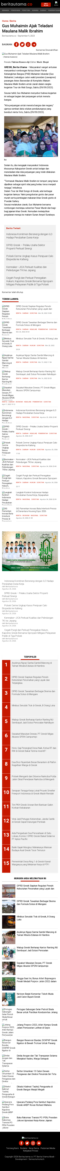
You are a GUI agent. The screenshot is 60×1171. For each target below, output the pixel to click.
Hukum (32, 345)
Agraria (35, 10)
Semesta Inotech (36, 1159)
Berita (18, 313)
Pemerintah (43, 329)
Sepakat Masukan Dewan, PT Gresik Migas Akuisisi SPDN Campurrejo (36, 389)
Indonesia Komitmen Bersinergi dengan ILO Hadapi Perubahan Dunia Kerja (29, 236)
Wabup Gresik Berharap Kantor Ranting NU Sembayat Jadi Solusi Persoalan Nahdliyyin (36, 373)
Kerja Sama (34, 1148)
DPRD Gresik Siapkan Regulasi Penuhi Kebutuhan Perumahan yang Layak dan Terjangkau (34, 309)
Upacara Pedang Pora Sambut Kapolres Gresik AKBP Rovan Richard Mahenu (36, 1103)
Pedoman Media (48, 1148)
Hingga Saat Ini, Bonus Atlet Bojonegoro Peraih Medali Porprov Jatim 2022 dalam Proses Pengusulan (37, 981)
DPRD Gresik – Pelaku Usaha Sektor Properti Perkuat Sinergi (25, 247)
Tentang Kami (12, 1148)
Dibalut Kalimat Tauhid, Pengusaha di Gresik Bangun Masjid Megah (35, 1088)
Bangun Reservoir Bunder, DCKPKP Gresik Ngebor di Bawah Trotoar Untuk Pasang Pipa (37, 1043)
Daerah (43, 10)
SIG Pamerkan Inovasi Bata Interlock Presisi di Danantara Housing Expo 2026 (36, 510)
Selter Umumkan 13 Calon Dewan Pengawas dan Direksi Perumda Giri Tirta (36, 1072)
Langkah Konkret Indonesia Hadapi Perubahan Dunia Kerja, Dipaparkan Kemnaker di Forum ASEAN (32, 495)
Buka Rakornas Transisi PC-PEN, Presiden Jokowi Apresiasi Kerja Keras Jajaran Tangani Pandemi (37, 1120)
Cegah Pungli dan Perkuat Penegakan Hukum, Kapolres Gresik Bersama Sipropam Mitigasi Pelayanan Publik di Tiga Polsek (29, 281)
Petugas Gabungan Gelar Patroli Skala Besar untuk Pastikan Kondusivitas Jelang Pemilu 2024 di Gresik (37, 1012)
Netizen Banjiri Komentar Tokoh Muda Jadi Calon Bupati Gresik (35, 995)
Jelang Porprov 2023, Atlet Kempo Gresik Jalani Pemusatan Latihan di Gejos (37, 1026)
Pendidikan (15, 10)
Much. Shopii (43, 62)
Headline (33, 329)
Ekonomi (19, 402)
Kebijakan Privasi (30, 1151)
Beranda (5, 10)
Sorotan (33, 313)
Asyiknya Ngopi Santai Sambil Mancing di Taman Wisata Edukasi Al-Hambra (35, 356)
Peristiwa (26, 10)
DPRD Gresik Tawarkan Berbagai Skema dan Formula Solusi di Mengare (36, 324)
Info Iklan (46, 4)
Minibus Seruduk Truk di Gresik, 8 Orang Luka (37, 338)
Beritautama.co (26, 1157)
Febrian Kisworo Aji (20, 62)
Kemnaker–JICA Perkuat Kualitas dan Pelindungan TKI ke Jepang (26, 269)
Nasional (26, 417)
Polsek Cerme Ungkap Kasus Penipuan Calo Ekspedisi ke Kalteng (29, 258)
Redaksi (23, 1148)
